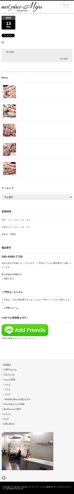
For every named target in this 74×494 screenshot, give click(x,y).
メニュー (66, 5)
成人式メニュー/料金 (12, 409)
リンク (6, 418)
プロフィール (9, 374)
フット (7, 389)
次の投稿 (64, 59)
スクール (7, 414)
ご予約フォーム (10, 369)
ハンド (7, 384)
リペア (7, 394)
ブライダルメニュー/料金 (14, 404)
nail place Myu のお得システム (17, 399)
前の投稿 (10, 52)
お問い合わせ (9, 423)
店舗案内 (7, 364)
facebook (4, 478)
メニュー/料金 (9, 379)
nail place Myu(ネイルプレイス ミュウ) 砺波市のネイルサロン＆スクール (36, 488)
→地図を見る (8, 278)
